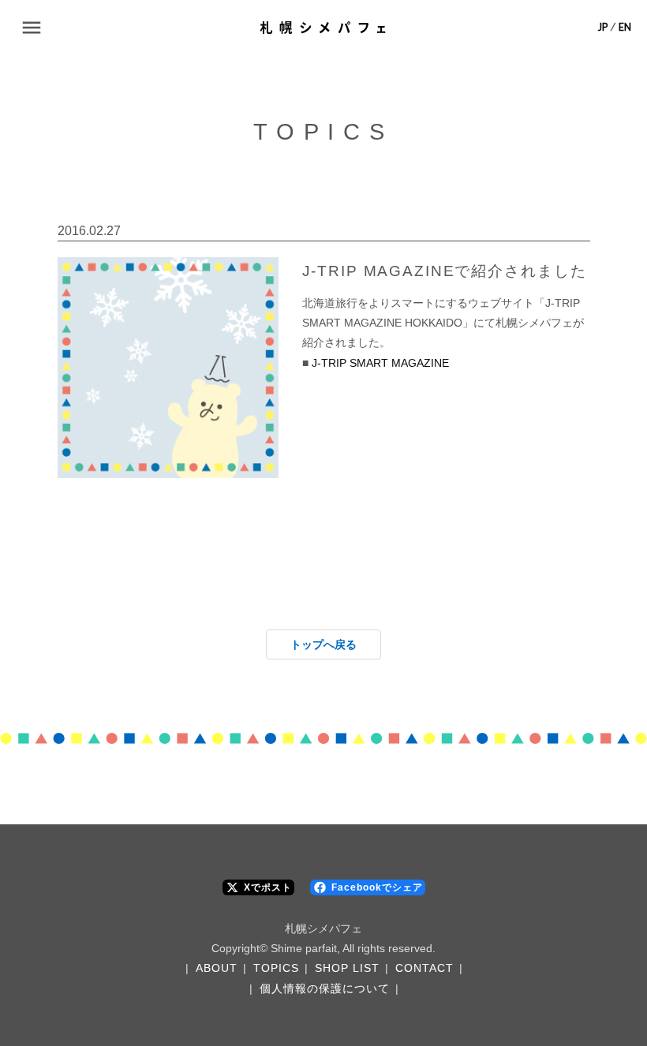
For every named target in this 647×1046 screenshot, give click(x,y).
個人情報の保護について (325, 988)
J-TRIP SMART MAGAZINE (380, 363)
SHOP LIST (347, 968)
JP (603, 27)
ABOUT (216, 968)
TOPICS (276, 968)
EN (625, 27)
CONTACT (424, 968)
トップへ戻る (323, 644)
